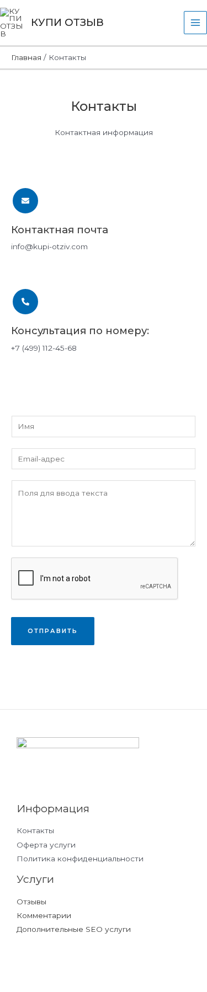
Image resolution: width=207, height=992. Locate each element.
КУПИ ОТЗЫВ (67, 22)
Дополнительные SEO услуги (74, 929)
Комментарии (44, 915)
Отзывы (31, 901)
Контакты (35, 830)
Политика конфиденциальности (80, 858)
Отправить (53, 631)
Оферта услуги (46, 844)
